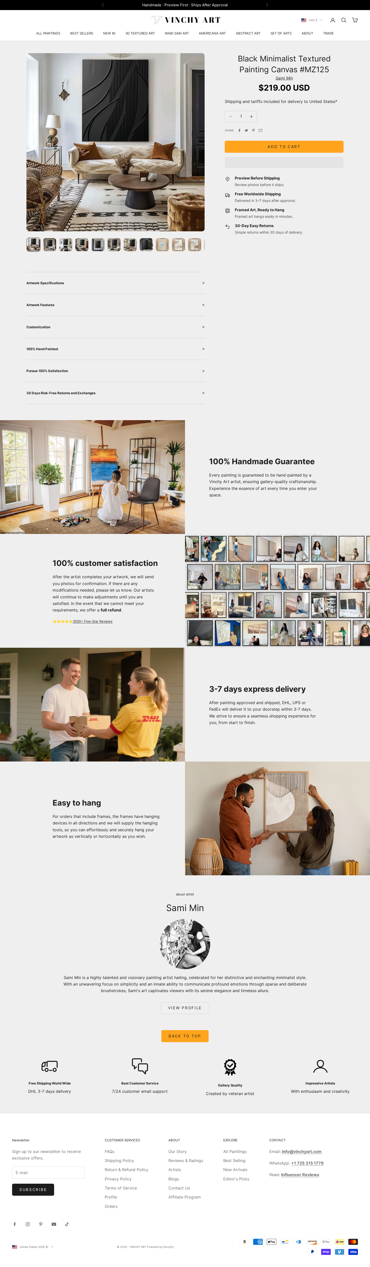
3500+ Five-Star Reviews (93, 621)
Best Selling (234, 1160)
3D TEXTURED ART (140, 33)
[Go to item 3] (66, 245)
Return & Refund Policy (126, 1169)
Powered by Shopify (160, 1247)
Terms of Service (121, 1187)
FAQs (109, 1151)
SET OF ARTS (281, 33)
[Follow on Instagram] (27, 1224)
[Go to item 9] (162, 245)
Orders (111, 1206)
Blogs (173, 1178)
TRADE (328, 33)
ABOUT (307, 33)
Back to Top (185, 1036)
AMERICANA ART (212, 33)
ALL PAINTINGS (48, 33)
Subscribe (33, 1189)
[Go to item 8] (146, 245)
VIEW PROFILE (185, 1007)
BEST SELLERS (81, 33)
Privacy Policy (118, 1178)
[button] (284, 162)
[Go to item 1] (33, 245)
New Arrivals (235, 1169)
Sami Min (284, 78)
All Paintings (235, 1151)
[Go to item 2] (50, 245)
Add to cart (284, 146)
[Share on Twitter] (246, 130)
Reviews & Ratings (185, 1160)
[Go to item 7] (130, 245)
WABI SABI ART (177, 33)
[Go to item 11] (195, 245)
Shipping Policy (119, 1160)
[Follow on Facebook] (14, 1224)
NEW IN (109, 33)
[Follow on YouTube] (53, 1224)
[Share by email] (260, 130)
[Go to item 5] (98, 245)
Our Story (177, 1151)
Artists (174, 1169)
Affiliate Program (184, 1197)
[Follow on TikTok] (66, 1224)
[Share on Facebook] (239, 130)
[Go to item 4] (82, 245)
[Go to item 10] (178, 245)
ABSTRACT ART (248, 33)
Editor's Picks (236, 1178)
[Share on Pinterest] (253, 130)
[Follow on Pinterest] (40, 1224)
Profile (111, 1197)
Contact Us (179, 1187)
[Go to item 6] (114, 245)
